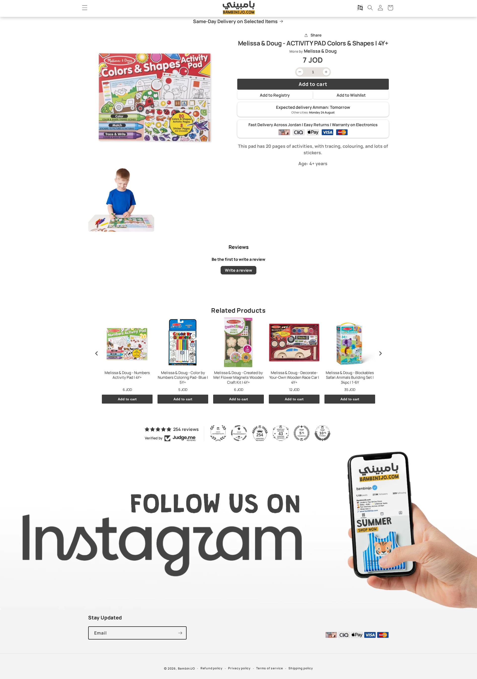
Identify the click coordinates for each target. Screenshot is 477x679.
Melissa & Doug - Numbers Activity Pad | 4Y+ (127, 375)
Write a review (238, 270)
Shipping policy (300, 668)
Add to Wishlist (351, 95)
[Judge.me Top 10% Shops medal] (322, 433)
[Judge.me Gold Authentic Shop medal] (218, 433)
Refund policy (211, 668)
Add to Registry (275, 95)
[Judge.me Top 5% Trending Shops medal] (302, 433)
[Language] (360, 8)
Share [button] (316, 35)
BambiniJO (186, 668)
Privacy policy (239, 668)
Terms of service (269, 668)
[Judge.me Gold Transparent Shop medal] (239, 433)
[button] (85, 8)
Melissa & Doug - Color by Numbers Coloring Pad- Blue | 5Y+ (183, 377)
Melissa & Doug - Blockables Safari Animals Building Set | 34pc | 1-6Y (350, 377)
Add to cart (127, 399)
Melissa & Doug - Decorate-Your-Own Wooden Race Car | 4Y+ (294, 377)
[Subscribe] (180, 633)
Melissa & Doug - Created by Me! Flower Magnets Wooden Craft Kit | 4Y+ (238, 377)
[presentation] (96, 353)
